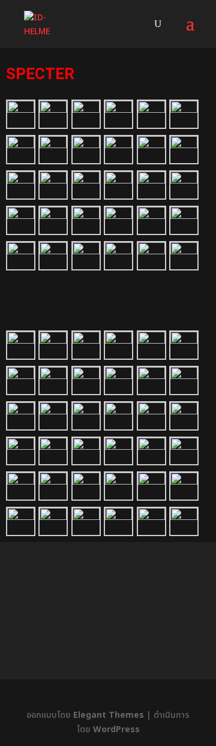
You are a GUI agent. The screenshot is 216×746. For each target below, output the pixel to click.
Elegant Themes (108, 715)
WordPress (116, 729)
